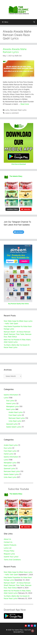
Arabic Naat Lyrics (16, 412)
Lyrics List (7, 548)
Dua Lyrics (10, 401)
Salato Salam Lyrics (13, 427)
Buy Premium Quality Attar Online (18, 303)
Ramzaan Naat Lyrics (18, 110)
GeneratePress (18, 632)
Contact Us (8, 542)
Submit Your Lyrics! (11, 557)
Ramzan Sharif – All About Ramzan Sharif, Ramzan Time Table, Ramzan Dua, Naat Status (17, 334)
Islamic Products (10, 545)
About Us (7, 539)
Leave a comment (12, 113)
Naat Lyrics (10, 409)
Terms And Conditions (12, 560)
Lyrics (7, 110)
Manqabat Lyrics (12, 406)
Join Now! (19, 232)
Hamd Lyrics (11, 403)
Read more (25, 104)
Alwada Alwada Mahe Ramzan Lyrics (15, 50)
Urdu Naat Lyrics (15, 421)
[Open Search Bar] (34, 22)
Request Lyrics (9, 554)
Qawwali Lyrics (12, 424)
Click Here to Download (18, 164)
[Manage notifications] (32, 630)
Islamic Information (11, 395)
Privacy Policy (9, 551)
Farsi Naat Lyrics (15, 415)
